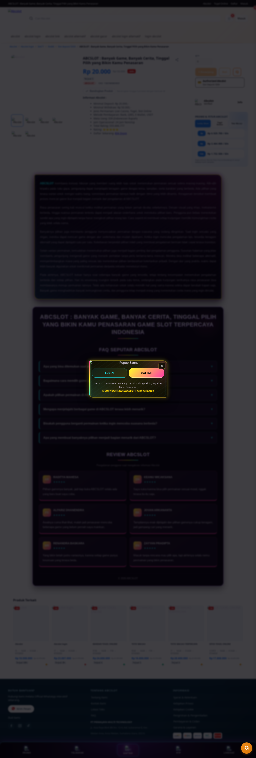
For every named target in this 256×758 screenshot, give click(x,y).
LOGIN (109, 373)
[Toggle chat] (246, 748)
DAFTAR (146, 373)
